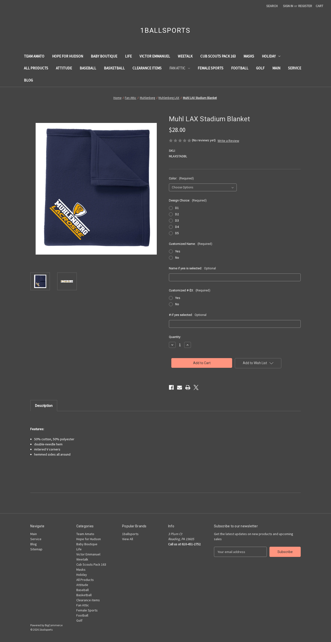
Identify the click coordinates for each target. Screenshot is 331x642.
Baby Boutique (104, 56)
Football (239, 68)
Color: (181, 178)
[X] (196, 387)
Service (294, 68)
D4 (177, 227)
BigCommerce (54, 625)
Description (44, 405)
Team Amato (34, 56)
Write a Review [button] (228, 140)
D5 (177, 233)
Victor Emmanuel (155, 56)
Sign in (288, 6)
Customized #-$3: (189, 290)
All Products (36, 68)
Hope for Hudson (67, 56)
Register (305, 6)
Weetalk (185, 56)
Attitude (64, 68)
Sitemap (36, 549)
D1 (177, 208)
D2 (177, 214)
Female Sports (210, 68)
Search (272, 6)
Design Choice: (188, 200)
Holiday (269, 56)
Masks (249, 56)
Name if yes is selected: (192, 268)
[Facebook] (171, 387)
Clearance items (147, 68)
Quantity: (175, 337)
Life (128, 56)
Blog (28, 80)
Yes (177, 251)
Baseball (88, 68)
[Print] (187, 387)
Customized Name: (190, 244)
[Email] (179, 387)
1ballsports (130, 534)
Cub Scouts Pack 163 (218, 56)
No (177, 257)
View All (127, 539)
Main (276, 68)
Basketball (114, 68)
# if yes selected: (187, 315)
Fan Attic (177, 68)
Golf (260, 68)
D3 (177, 220)
